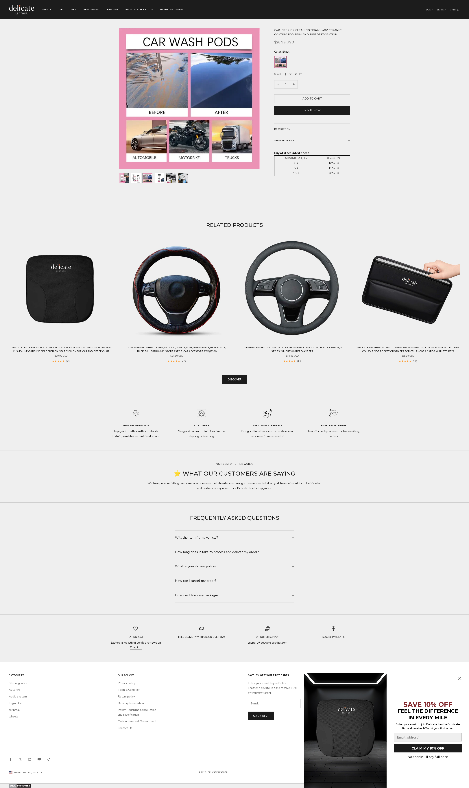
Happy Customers (171, 9)
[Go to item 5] (171, 178)
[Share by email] (300, 74)
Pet (73, 9)
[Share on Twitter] (290, 74)
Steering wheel (19, 683)
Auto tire (15, 690)
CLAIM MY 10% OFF (427, 748)
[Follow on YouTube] (39, 759)
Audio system (18, 697)
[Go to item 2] (136, 178)
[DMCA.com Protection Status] (234, 786)
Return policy (126, 697)
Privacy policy (126, 683)
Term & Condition (129, 690)
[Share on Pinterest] (295, 74)
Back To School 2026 (139, 9)
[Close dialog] (460, 678)
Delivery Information (131, 703)
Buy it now (312, 110)
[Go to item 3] (148, 178)
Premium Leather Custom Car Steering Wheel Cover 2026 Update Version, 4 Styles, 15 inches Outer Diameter (292, 349)
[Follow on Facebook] (10, 759)
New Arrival (92, 9)
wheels (13, 717)
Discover (234, 379)
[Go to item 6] (183, 178)
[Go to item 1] (124, 178)
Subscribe (260, 716)
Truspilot (136, 647)
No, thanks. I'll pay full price (428, 757)
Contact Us (125, 728)
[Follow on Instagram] (30, 759)
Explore (112, 9)
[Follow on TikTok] (49, 759)
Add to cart (312, 98)
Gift (61, 9)
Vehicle (46, 9)
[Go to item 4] (159, 178)
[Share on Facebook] (285, 74)
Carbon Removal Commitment (137, 721)
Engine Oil (15, 703)
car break (14, 710)
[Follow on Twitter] (20, 759)
